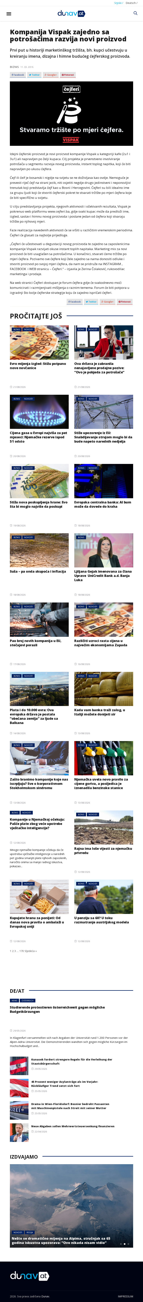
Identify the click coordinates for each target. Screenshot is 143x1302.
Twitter (35, 75)
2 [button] (125, 1244)
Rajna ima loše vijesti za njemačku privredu (103, 850)
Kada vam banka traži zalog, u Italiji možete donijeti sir (99, 712)
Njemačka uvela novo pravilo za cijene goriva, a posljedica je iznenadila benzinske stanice (101, 783)
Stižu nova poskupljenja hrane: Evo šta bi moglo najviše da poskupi (38, 504)
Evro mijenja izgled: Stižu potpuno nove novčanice (38, 365)
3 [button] (128, 1244)
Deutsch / (131, 3)
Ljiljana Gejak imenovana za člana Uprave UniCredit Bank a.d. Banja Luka (103, 575)
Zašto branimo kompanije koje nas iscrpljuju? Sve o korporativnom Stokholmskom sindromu (39, 783)
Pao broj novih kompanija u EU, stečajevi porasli (35, 642)
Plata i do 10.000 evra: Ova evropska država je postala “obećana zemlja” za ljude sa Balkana (34, 716)
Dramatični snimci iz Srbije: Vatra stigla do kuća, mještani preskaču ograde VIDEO (63, 1240)
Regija (30, 1232)
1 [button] (121, 1244)
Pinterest (69, 75)
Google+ (52, 75)
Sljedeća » (31, 951)
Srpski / (118, 3)
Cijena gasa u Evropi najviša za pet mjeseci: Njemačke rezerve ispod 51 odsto (38, 437)
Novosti (28, 329)
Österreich (28, 1000)
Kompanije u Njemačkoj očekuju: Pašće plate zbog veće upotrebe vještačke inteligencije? (37, 823)
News (14, 1000)
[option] (72, 1206)
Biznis (14, 67)
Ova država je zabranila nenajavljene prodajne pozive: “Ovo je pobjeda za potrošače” (99, 367)
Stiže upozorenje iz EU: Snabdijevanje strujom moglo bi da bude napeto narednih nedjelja (103, 437)
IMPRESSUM (125, 1296)
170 (21, 951)
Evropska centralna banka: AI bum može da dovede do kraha (102, 504)
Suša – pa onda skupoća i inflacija (38, 571)
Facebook (18, 75)
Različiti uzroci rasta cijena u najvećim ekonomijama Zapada (100, 642)
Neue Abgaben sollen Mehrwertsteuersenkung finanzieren (73, 1126)
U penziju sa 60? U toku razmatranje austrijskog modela (101, 920)
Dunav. (45, 1296)
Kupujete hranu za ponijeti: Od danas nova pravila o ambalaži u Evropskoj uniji (37, 922)
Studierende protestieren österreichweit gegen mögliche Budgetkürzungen (57, 1009)
